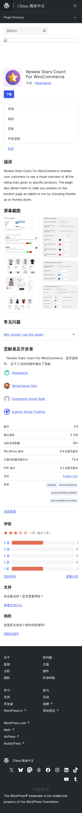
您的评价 (10, 576)
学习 (7, 690)
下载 (9, 94)
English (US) (70, 476)
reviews (51, 484)
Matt (9, 730)
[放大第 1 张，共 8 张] (34, 222)
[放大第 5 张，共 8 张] (34, 300)
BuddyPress (14, 743)
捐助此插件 (11, 634)
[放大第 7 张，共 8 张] (73, 266)
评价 (11, 119)
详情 (11, 109)
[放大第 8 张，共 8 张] (73, 290)
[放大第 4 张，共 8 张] (34, 282)
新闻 (7, 664)
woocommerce (68, 484)
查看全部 (72, 576)
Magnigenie (43, 83)
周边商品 (51, 710)
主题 (46, 664)
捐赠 (48, 704)
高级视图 (10, 511)
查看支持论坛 (13, 605)
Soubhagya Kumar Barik (28, 399)
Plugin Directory (14, 17)
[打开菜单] (76, 5)
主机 (7, 671)
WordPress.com (17, 723)
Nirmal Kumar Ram (24, 386)
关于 (7, 657)
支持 (11, 148)
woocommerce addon (64, 492)
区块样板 (49, 678)
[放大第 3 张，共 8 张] (34, 263)
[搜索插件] (44, 31)
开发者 (8, 704)
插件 (46, 671)
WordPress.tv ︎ (15, 710)
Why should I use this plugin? (24, 334)
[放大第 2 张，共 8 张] (34, 239)
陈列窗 (47, 657)
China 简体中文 (23, 761)
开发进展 (14, 139)
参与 (46, 690)
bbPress (11, 736)
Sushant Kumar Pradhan (28, 412)
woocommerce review (64, 500)
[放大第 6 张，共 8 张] (73, 222)
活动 (46, 697)
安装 (11, 129)
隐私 (7, 678)
